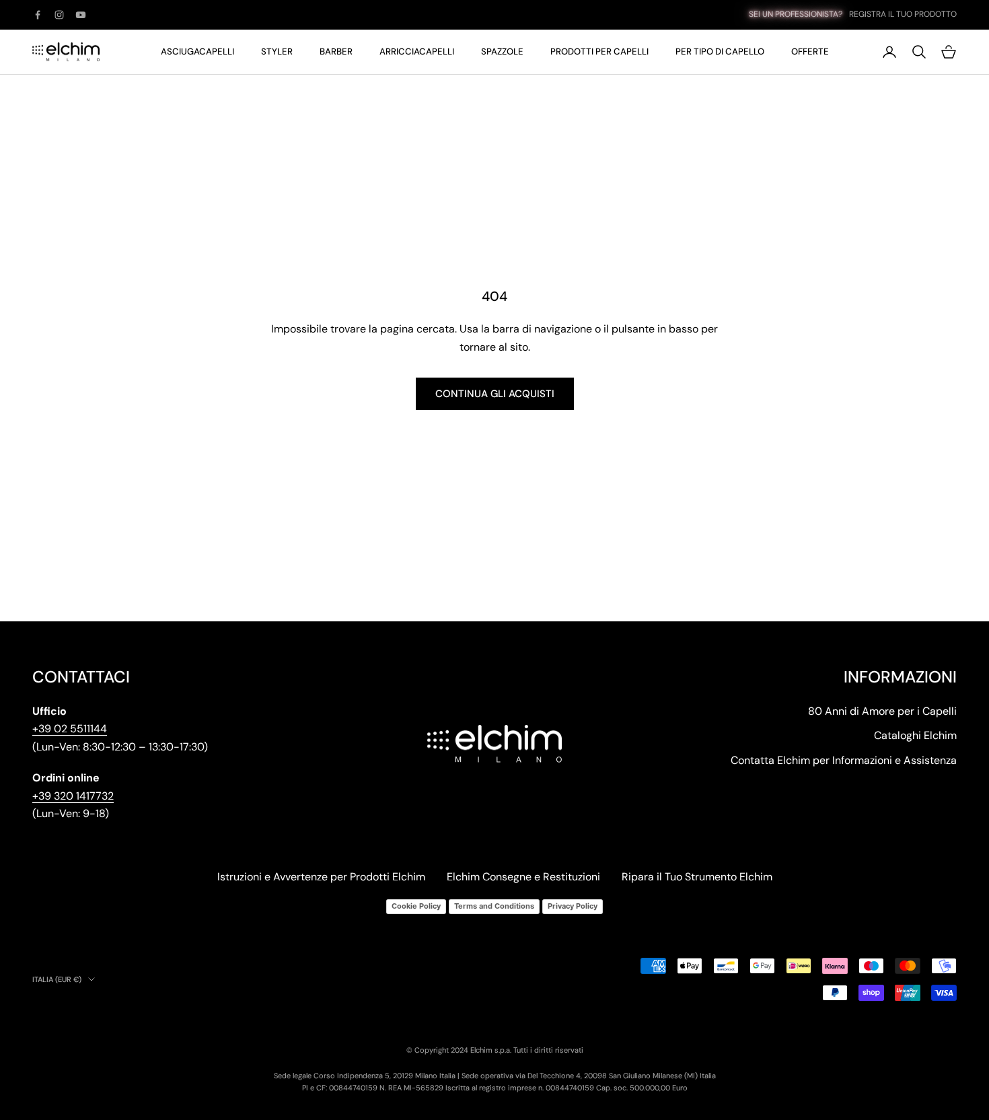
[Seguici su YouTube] (80, 14)
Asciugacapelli (197, 51)
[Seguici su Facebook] (37, 14)
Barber (336, 51)
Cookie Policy (416, 906)
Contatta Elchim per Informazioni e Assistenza (844, 760)
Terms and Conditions (494, 906)
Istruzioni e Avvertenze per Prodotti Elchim (321, 877)
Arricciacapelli (416, 51)
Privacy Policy (572, 906)
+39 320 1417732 (73, 796)
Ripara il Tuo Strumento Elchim (697, 877)
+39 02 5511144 (69, 729)
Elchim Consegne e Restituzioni (523, 877)
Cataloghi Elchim (915, 735)
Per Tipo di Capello (719, 51)
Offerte (810, 51)
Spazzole (502, 51)
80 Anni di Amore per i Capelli (882, 711)
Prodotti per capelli (599, 51)
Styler (277, 51)
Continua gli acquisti (494, 393)
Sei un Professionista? (795, 14)
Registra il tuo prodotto (903, 14)
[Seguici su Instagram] (59, 14)
